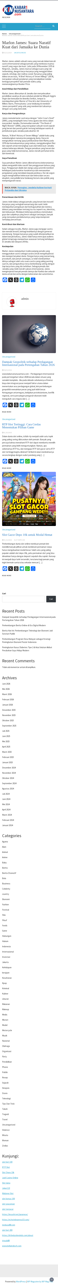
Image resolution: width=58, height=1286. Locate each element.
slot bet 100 (7, 1162)
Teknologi (6, 1098)
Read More (6, 576)
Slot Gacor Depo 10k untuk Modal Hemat (27, 534)
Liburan (5, 999)
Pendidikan (7, 1061)
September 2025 (9, 725)
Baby (4, 862)
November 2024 (9, 773)
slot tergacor (8, 1209)
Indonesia (6, 946)
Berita (5, 867)
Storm (4, 1093)
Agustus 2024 (8, 788)
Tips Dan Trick (8, 1103)
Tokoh (5, 1109)
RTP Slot (6, 1167)
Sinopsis (5, 1088)
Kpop (4, 983)
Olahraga (6, 1046)
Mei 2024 (6, 804)
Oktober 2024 (8, 778)
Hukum (5, 941)
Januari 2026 (7, 704)
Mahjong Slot (8, 1193)
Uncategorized (20, 53)
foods (4, 925)
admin (25, 298)
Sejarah (5, 1082)
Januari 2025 (7, 762)
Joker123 (6, 1188)
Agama (5, 841)
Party (4, 1056)
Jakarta (5, 962)
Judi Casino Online (10, 1177)
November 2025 (9, 715)
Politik (5, 1072)
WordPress (21, 1281)
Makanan (6, 1004)
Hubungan (6, 936)
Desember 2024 (9, 767)
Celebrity (6, 888)
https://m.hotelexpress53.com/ (15, 1219)
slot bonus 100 (8, 1198)
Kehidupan (7, 967)
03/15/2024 (8, 53)
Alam (4, 846)
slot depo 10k (19, 540)
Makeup (5, 1009)
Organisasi (6, 1051)
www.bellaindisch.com (11, 1245)
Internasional (8, 951)
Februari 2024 (8, 820)
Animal (5, 852)
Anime (4, 857)
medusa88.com (8, 1225)
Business (6, 883)
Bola (4, 878)
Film (4, 915)
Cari (4, 593)
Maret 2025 (7, 752)
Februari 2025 (8, 757)
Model (4, 1025)
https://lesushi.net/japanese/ (15, 1214)
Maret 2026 (7, 694)
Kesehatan (7, 978)
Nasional (6, 1040)
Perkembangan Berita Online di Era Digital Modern (24, 625)
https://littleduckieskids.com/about (17, 1235)
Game (4, 930)
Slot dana (6, 1183)
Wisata (5, 1135)
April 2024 (6, 809)
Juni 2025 (6, 736)
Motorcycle (7, 1030)
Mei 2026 (6, 689)
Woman (5, 1140)
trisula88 (6, 1240)
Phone (5, 1067)
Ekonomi (6, 899)
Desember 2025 (9, 710)
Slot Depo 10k (8, 1172)
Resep (5, 1077)
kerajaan (5, 972)
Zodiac (5, 1145)
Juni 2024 (6, 799)
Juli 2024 (5, 793)
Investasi (6, 957)
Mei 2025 (6, 741)
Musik (4, 1035)
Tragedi (5, 1114)
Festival (5, 909)
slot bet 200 (7, 1230)
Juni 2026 (6, 683)
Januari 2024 (7, 825)
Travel (4, 1119)
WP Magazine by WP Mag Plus (40, 1281)
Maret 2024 (7, 814)
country (5, 894)
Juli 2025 (5, 731)
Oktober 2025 (8, 720)
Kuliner (5, 993)
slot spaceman (8, 1204)
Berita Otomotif (9, 873)
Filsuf (4, 920)
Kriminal (5, 988)
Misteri (5, 1019)
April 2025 (6, 746)
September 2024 (9, 783)
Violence (6, 1130)
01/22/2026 (8, 540)
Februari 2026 (8, 699)
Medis (4, 1014)
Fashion (5, 904)
